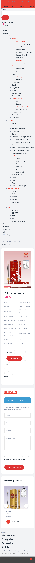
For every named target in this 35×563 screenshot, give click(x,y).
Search (17, 560)
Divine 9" (18, 374)
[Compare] (24, 358)
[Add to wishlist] (8, 364)
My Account (6, 560)
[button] (27, 254)
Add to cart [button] (15, 521)
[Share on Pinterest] (20, 376)
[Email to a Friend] (22, 376)
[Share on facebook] (10, 376)
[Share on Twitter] (12, 376)
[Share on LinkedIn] (14, 376)
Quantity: (9, 352)
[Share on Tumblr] (16, 376)
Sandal (8, 514)
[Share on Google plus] (18, 376)
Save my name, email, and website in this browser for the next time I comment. (16, 458)
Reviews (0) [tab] (10, 391)
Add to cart (15, 358)
